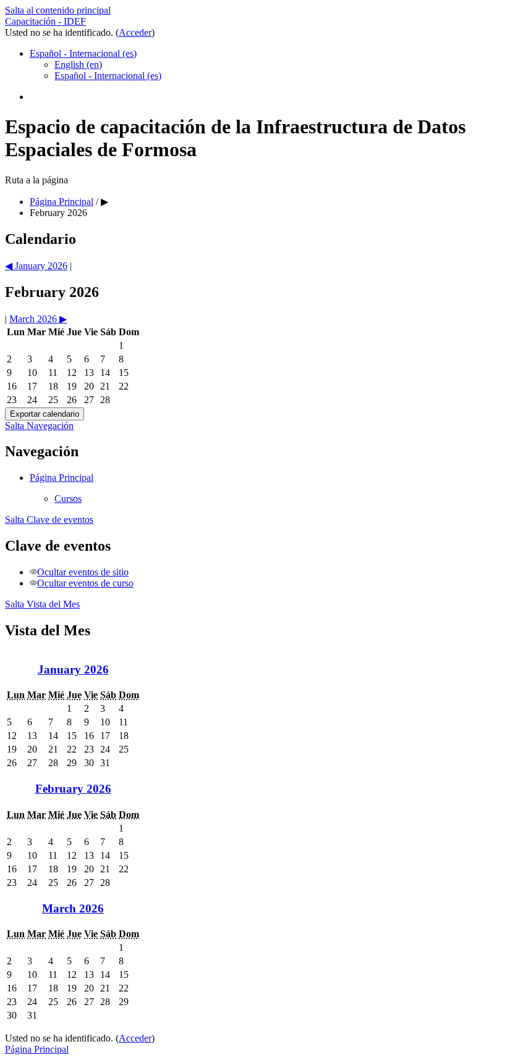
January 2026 (73, 669)
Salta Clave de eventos (49, 519)
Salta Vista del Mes (42, 604)
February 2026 (58, 212)
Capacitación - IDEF (45, 21)
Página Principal (61, 477)
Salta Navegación (39, 425)
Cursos (68, 498)
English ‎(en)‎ (78, 64)
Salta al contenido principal (58, 10)
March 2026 (73, 908)
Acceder (135, 32)
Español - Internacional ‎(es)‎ (83, 53)
